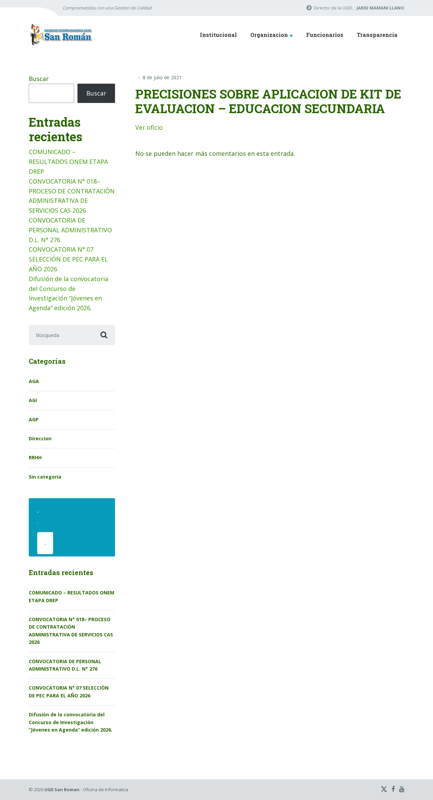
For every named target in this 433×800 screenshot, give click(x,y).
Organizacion (269, 34)
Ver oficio (149, 127)
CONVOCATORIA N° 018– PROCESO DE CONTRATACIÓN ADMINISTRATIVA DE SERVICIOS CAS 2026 (71, 630)
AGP (34, 419)
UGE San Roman (61, 789)
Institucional (218, 34)
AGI (33, 400)
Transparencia (377, 34)
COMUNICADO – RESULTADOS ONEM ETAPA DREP (68, 161)
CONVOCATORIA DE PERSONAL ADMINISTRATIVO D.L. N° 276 (70, 230)
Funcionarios (324, 34)
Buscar (39, 79)
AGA (34, 381)
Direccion (40, 438)
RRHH (35, 457)
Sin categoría (45, 476)
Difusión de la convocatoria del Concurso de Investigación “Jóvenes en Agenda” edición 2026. (70, 722)
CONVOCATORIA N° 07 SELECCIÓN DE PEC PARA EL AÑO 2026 (68, 259)
